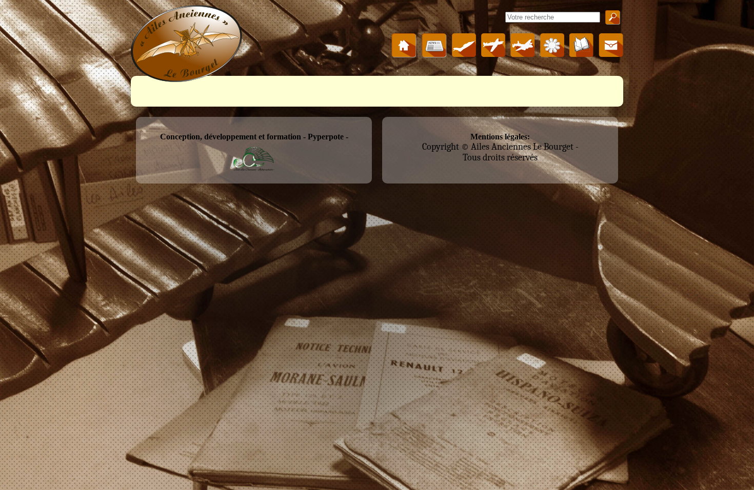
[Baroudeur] (464, 54)
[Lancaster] (522, 54)
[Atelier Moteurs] (552, 54)
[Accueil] (403, 54)
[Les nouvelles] (434, 54)
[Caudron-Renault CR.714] (493, 54)
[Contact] (611, 54)
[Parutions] (581, 54)
